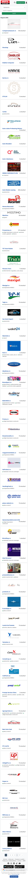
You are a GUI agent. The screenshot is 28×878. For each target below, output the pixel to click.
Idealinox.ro (6, 371)
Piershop (5, 47)
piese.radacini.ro (7, 503)
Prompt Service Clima (9, 692)
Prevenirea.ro (6, 230)
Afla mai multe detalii (15, 874)
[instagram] (11, 863)
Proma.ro (5, 419)
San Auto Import (7, 319)
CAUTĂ (14, 13)
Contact (19, 861)
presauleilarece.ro (8, 575)
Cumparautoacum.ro (9, 31)
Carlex (4, 112)
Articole (5, 859)
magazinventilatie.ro (9, 453)
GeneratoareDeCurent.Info (11, 520)
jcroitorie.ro (6, 592)
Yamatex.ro (6, 642)
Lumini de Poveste (8, 625)
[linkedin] (14, 863)
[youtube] (20, 863)
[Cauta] (14, 2)
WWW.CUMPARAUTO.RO (10, 173)
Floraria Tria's (6, 269)
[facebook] (8, 863)
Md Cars (5, 798)
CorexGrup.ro (6, 659)
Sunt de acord (14, 876)
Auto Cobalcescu (7, 159)
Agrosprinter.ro (7, 711)
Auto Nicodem (7, 144)
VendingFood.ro (7, 486)
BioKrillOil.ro (6, 401)
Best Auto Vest (7, 729)
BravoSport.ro (6, 382)
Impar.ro (5, 781)
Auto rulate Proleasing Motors (12, 128)
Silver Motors (6, 832)
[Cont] (26, 3)
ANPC (24, 861)
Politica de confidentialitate (9, 861)
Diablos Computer (8, 63)
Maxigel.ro (5, 285)
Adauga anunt (20, 2)
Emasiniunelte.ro (7, 436)
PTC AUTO (5, 746)
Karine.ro (5, 78)
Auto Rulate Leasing (8, 190)
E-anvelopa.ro (6, 608)
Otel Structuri (6, 558)
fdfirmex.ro (6, 815)
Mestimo (5, 215)
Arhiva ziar (11, 859)
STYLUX (4, 96)
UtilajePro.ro (6, 763)
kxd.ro (4, 353)
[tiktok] (16, 863)
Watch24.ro (6, 336)
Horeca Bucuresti (7, 206)
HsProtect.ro (6, 469)
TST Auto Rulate (7, 248)
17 (19, 855)
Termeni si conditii (19, 859)
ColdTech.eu (6, 676)
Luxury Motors (7, 848)
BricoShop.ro (6, 538)
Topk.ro (4, 302)
